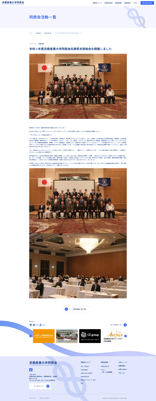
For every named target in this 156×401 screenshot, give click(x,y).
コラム (135, 3)
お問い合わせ (122, 369)
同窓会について (97, 3)
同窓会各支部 (108, 3)
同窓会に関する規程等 (86, 373)
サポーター (121, 373)
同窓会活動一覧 (105, 366)
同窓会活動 (118, 3)
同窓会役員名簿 (85, 376)
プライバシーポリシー (45, 398)
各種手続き (127, 3)
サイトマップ (32, 398)
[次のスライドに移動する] (125, 336)
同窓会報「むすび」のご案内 (88, 380)
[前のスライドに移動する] (30, 336)
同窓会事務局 (84, 370)
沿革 (82, 383)
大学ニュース (122, 362)
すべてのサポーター (116, 325)
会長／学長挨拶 (85, 366)
